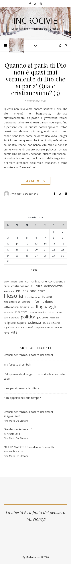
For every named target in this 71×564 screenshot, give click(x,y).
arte (21, 281)
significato (9, 327)
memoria (8, 312)
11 (17, 243)
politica (28, 317)
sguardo (55, 322)
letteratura (11, 307)
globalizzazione (12, 301)
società (20, 327)
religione (10, 323)
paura (7, 317)
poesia (15, 317)
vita (14, 332)
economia (9, 291)
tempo (58, 327)
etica (42, 291)
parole (59, 312)
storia (50, 327)
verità (6, 332)
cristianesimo (20, 286)
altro (6, 281)
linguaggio (46, 306)
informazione (42, 301)
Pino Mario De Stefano (24, 193)
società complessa (35, 327)
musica (42, 312)
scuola (46, 322)
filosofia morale (33, 297)
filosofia (13, 296)
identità (26, 301)
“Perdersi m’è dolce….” (18, 429)
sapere (22, 323)
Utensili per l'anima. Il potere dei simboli (28, 412)
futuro (47, 296)
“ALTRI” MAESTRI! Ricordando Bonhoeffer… (31, 447)
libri (32, 307)
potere (42, 317)
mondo (33, 312)
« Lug (34, 269)
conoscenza (56, 281)
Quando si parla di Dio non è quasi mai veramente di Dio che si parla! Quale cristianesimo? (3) (35, 79)
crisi (7, 286)
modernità (21, 312)
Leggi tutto (35, 180)
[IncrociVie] (16, 45)
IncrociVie (35, 20)
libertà (24, 307)
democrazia (53, 286)
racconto (54, 317)
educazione (26, 290)
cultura (36, 286)
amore (13, 281)
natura (51, 312)
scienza (34, 322)
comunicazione (36, 281)
